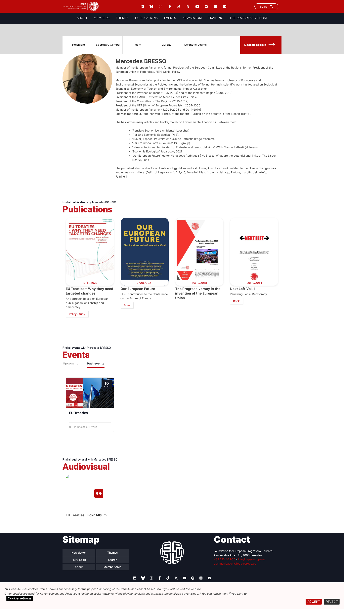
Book (127, 305)
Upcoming (70, 363)
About (82, 18)
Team (137, 44)
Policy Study (77, 314)
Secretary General (108, 44)
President (78, 44)
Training (215, 18)
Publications (146, 18)
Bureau (166, 44)
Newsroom (192, 18)
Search (265, 6)
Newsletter (78, 552)
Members (101, 18)
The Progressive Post (249, 18)
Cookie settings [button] (19, 598)
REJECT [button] (332, 602)
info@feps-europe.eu (252, 559)
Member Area (112, 567)
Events (170, 18)
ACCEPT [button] (313, 602)
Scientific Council (195, 44)
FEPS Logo (79, 559)
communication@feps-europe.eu (235, 563)
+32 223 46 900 (224, 559)
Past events (95, 363)
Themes (122, 18)
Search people (255, 45)
